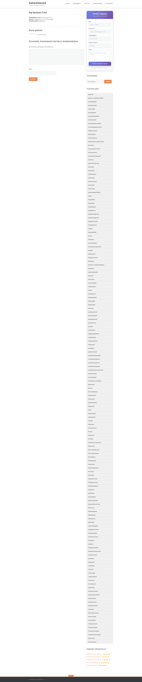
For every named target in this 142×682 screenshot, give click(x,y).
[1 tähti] (29, 34)
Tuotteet (87, 3)
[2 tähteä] (31, 34)
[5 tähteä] (36, 34)
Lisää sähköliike (97, 3)
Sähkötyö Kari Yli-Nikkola (94, 659)
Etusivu (67, 3)
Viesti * (90, 49)
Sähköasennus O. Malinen (94, 654)
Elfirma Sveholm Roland (94, 657)
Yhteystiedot (109, 3)
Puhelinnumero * (93, 35)
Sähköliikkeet (77, 3)
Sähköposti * (92, 28)
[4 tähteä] (34, 34)
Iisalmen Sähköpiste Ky (93, 662)
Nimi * (90, 21)
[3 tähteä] (33, 34)
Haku (108, 81)
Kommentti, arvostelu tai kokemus (41, 47)
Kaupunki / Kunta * (93, 42)
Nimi (30, 69)
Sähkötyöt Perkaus (92, 665)
